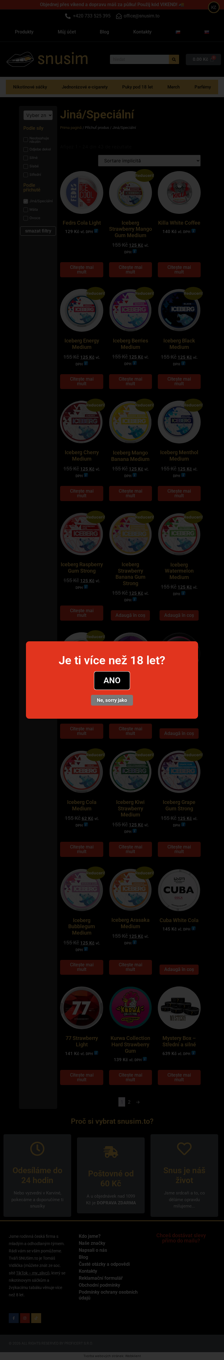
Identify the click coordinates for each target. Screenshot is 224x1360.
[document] (112, 680)
